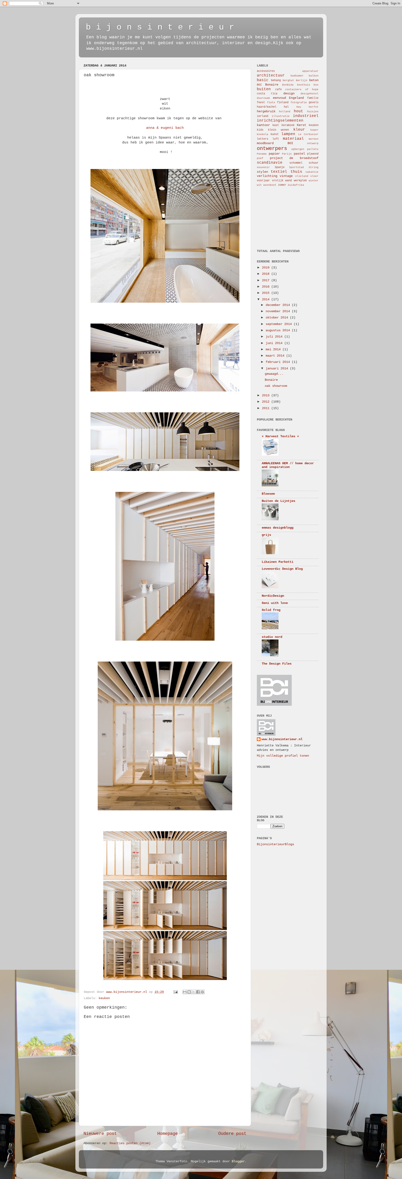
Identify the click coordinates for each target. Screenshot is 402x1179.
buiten (264, 89)
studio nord (272, 637)
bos (316, 84)
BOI (259, 84)
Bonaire (271, 84)
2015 (266, 293)
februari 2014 (279, 362)
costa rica (267, 93)
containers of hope (301, 89)
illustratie (281, 116)
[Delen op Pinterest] (202, 992)
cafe (278, 89)
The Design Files (276, 664)
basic (262, 80)
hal (286, 107)
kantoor (263, 125)
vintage (286, 176)
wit (259, 185)
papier (274, 154)
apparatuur (310, 71)
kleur (299, 130)
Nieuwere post (100, 1133)
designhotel (309, 93)
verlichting (267, 176)
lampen (288, 134)
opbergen (297, 149)
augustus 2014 (279, 330)
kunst (275, 134)
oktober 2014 (278, 317)
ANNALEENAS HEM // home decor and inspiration (288, 465)
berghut (288, 80)
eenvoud (279, 98)
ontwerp (312, 143)
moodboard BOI (275, 143)
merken (313, 139)
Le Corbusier (308, 134)
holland (284, 111)
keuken (104, 998)
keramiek (288, 125)
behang (276, 80)
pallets (312, 149)
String (313, 167)
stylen (262, 172)
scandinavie (269, 163)
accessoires (266, 71)
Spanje (280, 167)
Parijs (287, 153)
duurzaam (263, 98)
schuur (313, 163)
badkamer (297, 75)
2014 (266, 299)
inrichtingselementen (280, 121)
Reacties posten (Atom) (130, 1143)
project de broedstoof (294, 158)
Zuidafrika (296, 185)
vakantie (311, 172)
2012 (266, 402)
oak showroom (276, 386)
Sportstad (296, 167)
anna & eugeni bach (165, 128)
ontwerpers (272, 148)
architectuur (271, 75)
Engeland (296, 98)
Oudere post (232, 1133)
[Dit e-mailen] (184, 992)
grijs (266, 535)
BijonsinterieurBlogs (275, 844)
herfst (313, 107)
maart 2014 (276, 356)
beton (313, 80)
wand (288, 180)
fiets (271, 102)
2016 (266, 286)
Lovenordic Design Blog (282, 569)
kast (275, 125)
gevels (313, 102)
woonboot (269, 185)
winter (313, 180)
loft (275, 139)
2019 (266, 267)
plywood (312, 154)
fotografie (299, 102)
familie (312, 98)
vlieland (301, 176)
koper (314, 130)
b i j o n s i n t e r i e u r (160, 27)
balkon (313, 75)
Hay (298, 107)
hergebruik (266, 111)
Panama (262, 153)
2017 (266, 280)
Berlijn (301, 80)
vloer (314, 176)
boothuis (303, 84)
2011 (266, 408)
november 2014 (279, 311)
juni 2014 (275, 343)
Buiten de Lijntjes (278, 501)
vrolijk (277, 180)
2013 (266, 395)
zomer (282, 185)
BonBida (288, 84)
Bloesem (268, 494)
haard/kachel (266, 107)
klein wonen (278, 130)
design (289, 93)
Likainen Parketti (277, 562)
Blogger (238, 1161)
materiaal (293, 139)
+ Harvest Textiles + (280, 436)
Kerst (301, 125)
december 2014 (279, 305)
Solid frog (271, 610)
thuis (296, 172)
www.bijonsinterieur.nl (281, 739)
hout (298, 111)
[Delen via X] (193, 992)
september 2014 (280, 324)
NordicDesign (273, 596)
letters (262, 139)
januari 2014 (278, 368)
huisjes (312, 111)
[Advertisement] (280, 217)
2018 (266, 274)
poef (260, 158)
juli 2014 (275, 336)
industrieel (305, 116)
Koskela (262, 134)
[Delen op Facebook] (198, 992)
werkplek (300, 180)
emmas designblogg (277, 528)
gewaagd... (274, 374)
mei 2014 (274, 349)
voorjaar (263, 180)
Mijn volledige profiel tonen (283, 756)
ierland (262, 116)
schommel (295, 163)
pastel (299, 154)
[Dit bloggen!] (189, 992)
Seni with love (275, 603)
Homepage (167, 1133)
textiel (279, 172)
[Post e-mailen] (176, 992)
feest (261, 102)
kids (260, 130)
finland (282, 102)
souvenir (263, 167)
